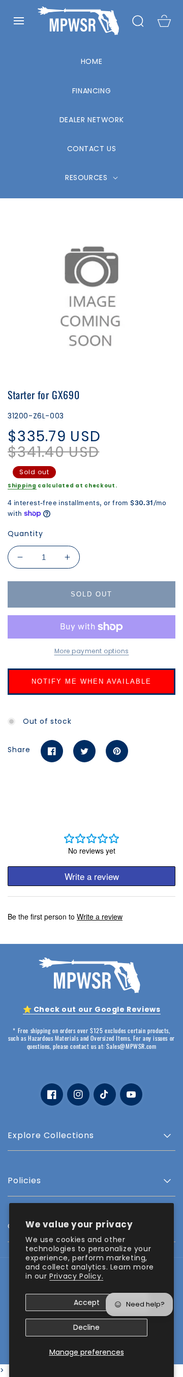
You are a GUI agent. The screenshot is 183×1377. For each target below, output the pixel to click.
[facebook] (52, 1094)
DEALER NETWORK (91, 120)
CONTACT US (91, 149)
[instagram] (78, 1094)
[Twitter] (84, 751)
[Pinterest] (117, 751)
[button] (19, 21)
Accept (87, 1302)
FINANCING (91, 91)
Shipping (22, 485)
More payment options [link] (91, 651)
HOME (91, 61)
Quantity (25, 533)
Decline (86, 1327)
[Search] (137, 20)
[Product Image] (91, 291)
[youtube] (131, 1094)
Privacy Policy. (76, 1276)
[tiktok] (105, 1094)
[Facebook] (52, 751)
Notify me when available (91, 681)
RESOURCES (87, 177)
